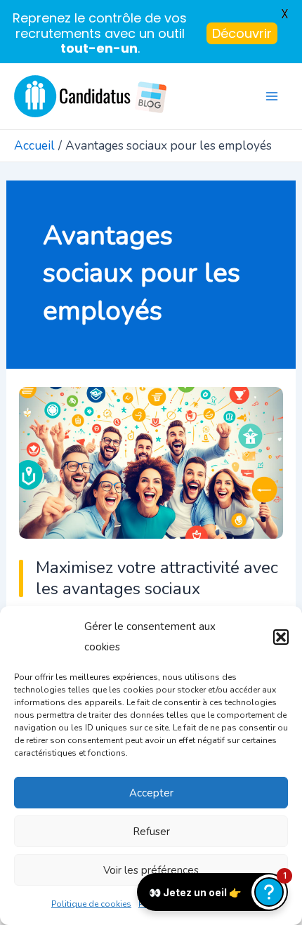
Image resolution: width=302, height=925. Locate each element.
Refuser (151, 832)
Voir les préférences (151, 870)
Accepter (151, 793)
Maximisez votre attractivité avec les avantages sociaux (157, 578)
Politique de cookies (91, 904)
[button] (281, 637)
